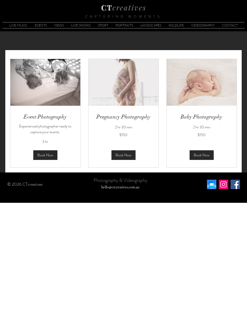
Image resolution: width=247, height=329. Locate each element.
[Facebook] (235, 184)
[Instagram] (223, 184)
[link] (45, 116)
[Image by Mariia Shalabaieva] (211, 184)
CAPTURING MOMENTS (123, 16)
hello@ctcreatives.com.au (120, 187)
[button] (45, 155)
